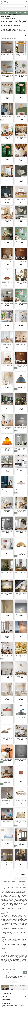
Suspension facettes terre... (21, 780)
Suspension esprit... (7, 137)
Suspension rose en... (21, 489)
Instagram (17, 982)
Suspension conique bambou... (21, 117)
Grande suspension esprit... (21, 137)
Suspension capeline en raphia (21, 262)
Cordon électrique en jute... (7, 676)
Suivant (24, 874)
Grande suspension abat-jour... (7, 55)
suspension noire (13, 941)
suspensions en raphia (15, 890)
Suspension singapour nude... (21, 594)
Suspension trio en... (7, 406)
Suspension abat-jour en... (7, 842)
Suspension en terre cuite (21, 634)
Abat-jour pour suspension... (7, 572)
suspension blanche (17, 940)
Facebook (11, 982)
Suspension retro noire (21, 469)
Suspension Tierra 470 (7, 614)
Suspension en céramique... (21, 241)
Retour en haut (21, 878)
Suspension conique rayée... (21, 738)
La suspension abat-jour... (7, 738)
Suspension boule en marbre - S (7, 801)
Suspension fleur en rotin (7, 655)
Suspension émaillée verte (21, 75)
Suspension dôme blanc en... (7, 552)
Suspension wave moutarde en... (21, 552)
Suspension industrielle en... (21, 759)
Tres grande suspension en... (21, 801)
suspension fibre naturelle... (7, 116)
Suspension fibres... (21, 96)
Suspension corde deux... (21, 676)
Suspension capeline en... (21, 324)
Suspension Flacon (21, 862)
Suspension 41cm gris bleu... (21, 386)
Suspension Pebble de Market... (21, 179)
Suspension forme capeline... (7, 200)
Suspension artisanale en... (21, 344)
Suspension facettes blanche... (7, 822)
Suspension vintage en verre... (7, 345)
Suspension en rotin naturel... (21, 200)
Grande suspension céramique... (21, 158)
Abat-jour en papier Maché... (7, 241)
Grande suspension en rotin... (7, 697)
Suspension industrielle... (21, 427)
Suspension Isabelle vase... (7, 593)
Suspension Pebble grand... (21, 220)
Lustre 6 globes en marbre (7, 862)
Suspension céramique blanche (7, 635)
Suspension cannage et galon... (21, 822)
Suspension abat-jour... (21, 655)
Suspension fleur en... (7, 489)
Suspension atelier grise (21, 717)
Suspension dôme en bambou (21, 697)
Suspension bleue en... (7, 510)
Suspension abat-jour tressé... (21, 55)
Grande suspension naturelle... (7, 96)
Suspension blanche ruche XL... (7, 469)
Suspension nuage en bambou (21, 842)
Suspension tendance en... (7, 386)
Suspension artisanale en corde (7, 262)
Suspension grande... (7, 220)
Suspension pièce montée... (7, 427)
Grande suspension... (7, 717)
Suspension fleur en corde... (21, 282)
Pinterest (14, 982)
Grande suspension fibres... (7, 75)
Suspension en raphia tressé (7, 283)
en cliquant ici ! (15, 14)
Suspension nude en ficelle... (7, 780)
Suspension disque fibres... (7, 158)
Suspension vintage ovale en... (7, 304)
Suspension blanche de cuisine (21, 407)
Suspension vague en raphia (21, 365)
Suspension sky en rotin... (7, 759)
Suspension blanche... (7, 531)
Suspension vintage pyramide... (7, 449)
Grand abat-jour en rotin (21, 510)
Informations (6, 1003)
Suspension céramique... (7, 178)
